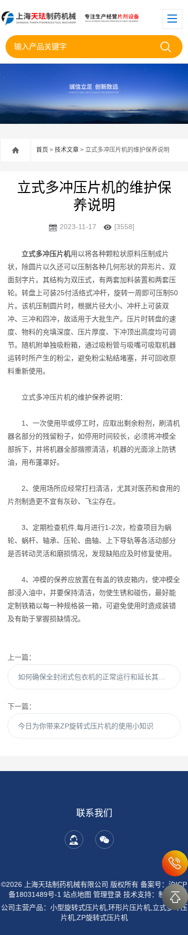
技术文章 (67, 149)
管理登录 (107, 894)
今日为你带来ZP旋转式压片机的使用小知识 (85, 726)
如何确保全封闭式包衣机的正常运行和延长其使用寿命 (99, 677)
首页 (42, 149)
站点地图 (77, 894)
